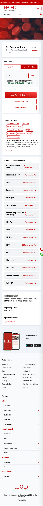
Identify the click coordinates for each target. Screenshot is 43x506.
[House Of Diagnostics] (21, 488)
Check (32, 76)
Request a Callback (21, 107)
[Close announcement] (40, 2)
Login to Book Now (18, 95)
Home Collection (29, 67)
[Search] (41, 14)
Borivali (26, 2)
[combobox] (9, 14)
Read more (9, 150)
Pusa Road (33, 2)
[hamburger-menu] (2, 9)
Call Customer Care (21, 101)
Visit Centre (12, 67)
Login (38, 8)
